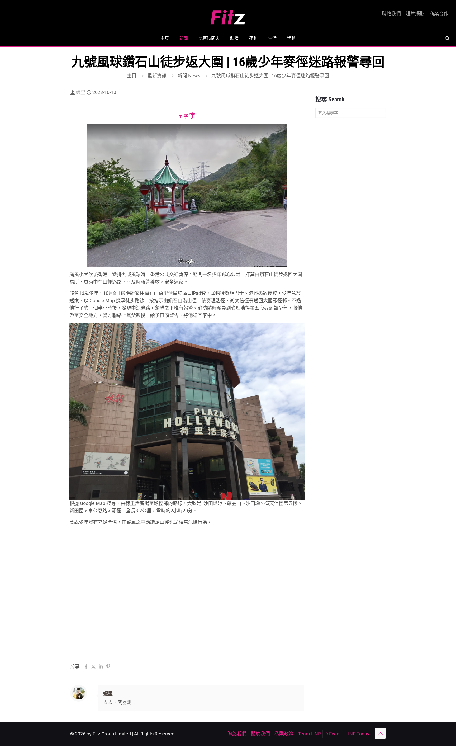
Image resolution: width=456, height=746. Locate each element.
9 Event (333, 733)
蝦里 (81, 92)
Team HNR (309, 733)
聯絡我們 (391, 13)
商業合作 (438, 13)
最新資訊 (157, 75)
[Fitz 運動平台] (228, 15)
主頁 (131, 75)
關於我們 (260, 733)
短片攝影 (415, 13)
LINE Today (357, 733)
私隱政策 (283, 733)
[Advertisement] (350, 205)
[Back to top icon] (380, 733)
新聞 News (189, 75)
